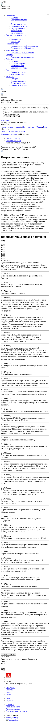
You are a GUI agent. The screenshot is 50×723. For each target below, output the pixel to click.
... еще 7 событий (8, 654)
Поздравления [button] (12, 44)
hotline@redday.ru (13, 717)
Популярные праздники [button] (16, 35)
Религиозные (16, 31)
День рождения (17, 39)
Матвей (18, 127)
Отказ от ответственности (16, 711)
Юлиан (39, 127)
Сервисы (9, 700)
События (9, 690)
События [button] (9, 59)
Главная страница (13, 138)
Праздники (10, 688)
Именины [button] (10, 77)
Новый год (15, 42)
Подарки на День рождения (22, 53)
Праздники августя (19, 20)
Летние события (17, 66)
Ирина (4, 131)
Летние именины (18, 83)
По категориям (17, 33)
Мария (22, 131)
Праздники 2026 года (19, 26)
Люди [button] (8, 70)
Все (12, 37)
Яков (45, 127)
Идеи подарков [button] (12, 50)
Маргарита (13, 131)
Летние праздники (18, 24)
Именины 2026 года (19, 85)
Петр (24, 127)
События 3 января (13, 141)
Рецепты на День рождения (22, 57)
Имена (8, 694)
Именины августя (18, 81)
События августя (18, 63)
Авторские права (13, 709)
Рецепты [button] (9, 55)
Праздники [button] (10, 15)
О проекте (10, 705)
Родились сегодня (18, 72)
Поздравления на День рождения (24, 46)
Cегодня (14, 18)
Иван (4, 127)
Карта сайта (13, 720)
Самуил (31, 127)
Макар (10, 127)
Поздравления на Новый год (22, 48)
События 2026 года (19, 68)
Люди (8, 692)
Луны (8, 698)
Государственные (18, 28)
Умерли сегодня (17, 74)
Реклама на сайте (13, 707)
